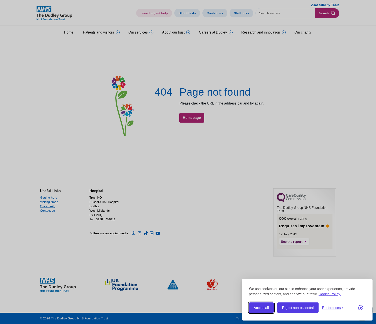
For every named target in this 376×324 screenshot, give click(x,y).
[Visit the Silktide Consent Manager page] (360, 307)
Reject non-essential (298, 307)
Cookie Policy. (330, 293)
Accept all (261, 307)
